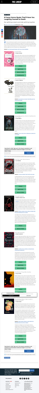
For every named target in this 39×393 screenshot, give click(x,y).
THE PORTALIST (8, 388)
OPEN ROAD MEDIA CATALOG (9, 389)
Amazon (20, 66)
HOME (5, 14)
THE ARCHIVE (7, 384)
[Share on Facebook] (2, 30)
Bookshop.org (20, 75)
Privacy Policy (17, 385)
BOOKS (8, 14)
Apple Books (20, 69)
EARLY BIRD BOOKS (8, 385)
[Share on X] (2, 31)
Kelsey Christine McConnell (10, 24)
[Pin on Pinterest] (2, 33)
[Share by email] (2, 35)
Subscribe (34, 1)
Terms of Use (17, 384)
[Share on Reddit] (2, 37)
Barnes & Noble (20, 72)
